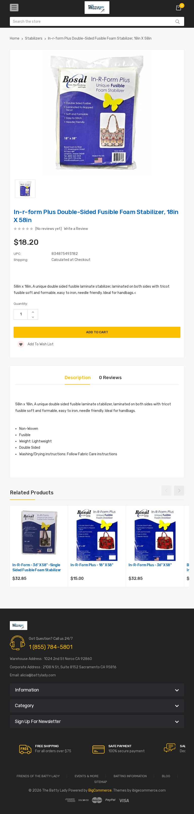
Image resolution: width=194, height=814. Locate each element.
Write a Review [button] (76, 229)
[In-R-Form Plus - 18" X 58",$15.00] (97, 534)
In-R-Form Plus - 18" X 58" (91, 565)
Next (179, 491)
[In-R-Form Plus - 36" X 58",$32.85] (155, 534)
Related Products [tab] (32, 493)
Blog (166, 776)
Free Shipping (47, 746)
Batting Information (130, 776)
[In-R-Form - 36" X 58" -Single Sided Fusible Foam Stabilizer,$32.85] (38, 534)
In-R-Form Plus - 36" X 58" (150, 565)
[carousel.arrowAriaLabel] (25, 749)
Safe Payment (120, 746)
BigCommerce (100, 790)
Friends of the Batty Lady (38, 776)
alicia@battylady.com (38, 675)
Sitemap (100, 782)
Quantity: (21, 304)
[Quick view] (61, 533)
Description (78, 377)
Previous (166, 491)
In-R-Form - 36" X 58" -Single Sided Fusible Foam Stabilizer (36, 567)
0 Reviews (110, 377)
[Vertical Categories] (14, 7)
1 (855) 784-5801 (50, 647)
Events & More (87, 776)
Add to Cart (39, 592)
